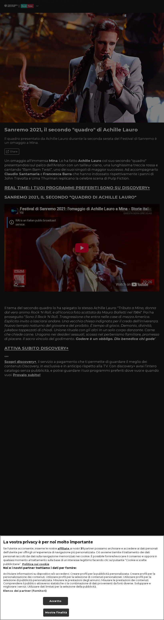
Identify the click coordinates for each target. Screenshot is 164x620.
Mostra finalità (56, 612)
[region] (82, 578)
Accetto (55, 601)
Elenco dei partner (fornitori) (25, 590)
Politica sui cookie (35, 564)
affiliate (64, 548)
